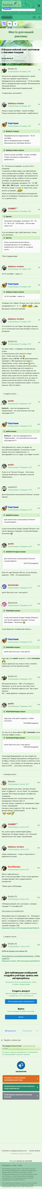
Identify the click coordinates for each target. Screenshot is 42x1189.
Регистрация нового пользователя (21, 1001)
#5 (39, 267)
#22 (38, 848)
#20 (38, 782)
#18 (39, 677)
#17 (39, 640)
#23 (38, 868)
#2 (39, 104)
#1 (39, 70)
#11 (39, 466)
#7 (39, 320)
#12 (39, 488)
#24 (38, 897)
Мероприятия (20, 61)
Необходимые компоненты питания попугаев (18, 1096)
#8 (39, 342)
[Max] (4, 23)
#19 (39, 704)
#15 (39, 586)
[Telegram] (15, 23)
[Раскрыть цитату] (5, 131)
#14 (38, 545)
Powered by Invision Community (21, 1153)
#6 (39, 285)
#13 (39, 508)
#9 (39, 402)
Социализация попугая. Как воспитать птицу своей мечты (19, 1087)
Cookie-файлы (34, 1151)
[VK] (9, 23)
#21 (39, 825)
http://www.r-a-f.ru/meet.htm (12, 911)
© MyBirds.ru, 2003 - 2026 (12, 1165)
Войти (21, 1017)
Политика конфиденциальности (14, 1151)
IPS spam (13, 1161)
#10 (39, 424)
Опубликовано (19, 71)
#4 (39, 209)
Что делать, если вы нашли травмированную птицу (14, 1079)
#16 (39, 604)
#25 (38, 945)
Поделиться (11, 1031)
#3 (39, 124)
